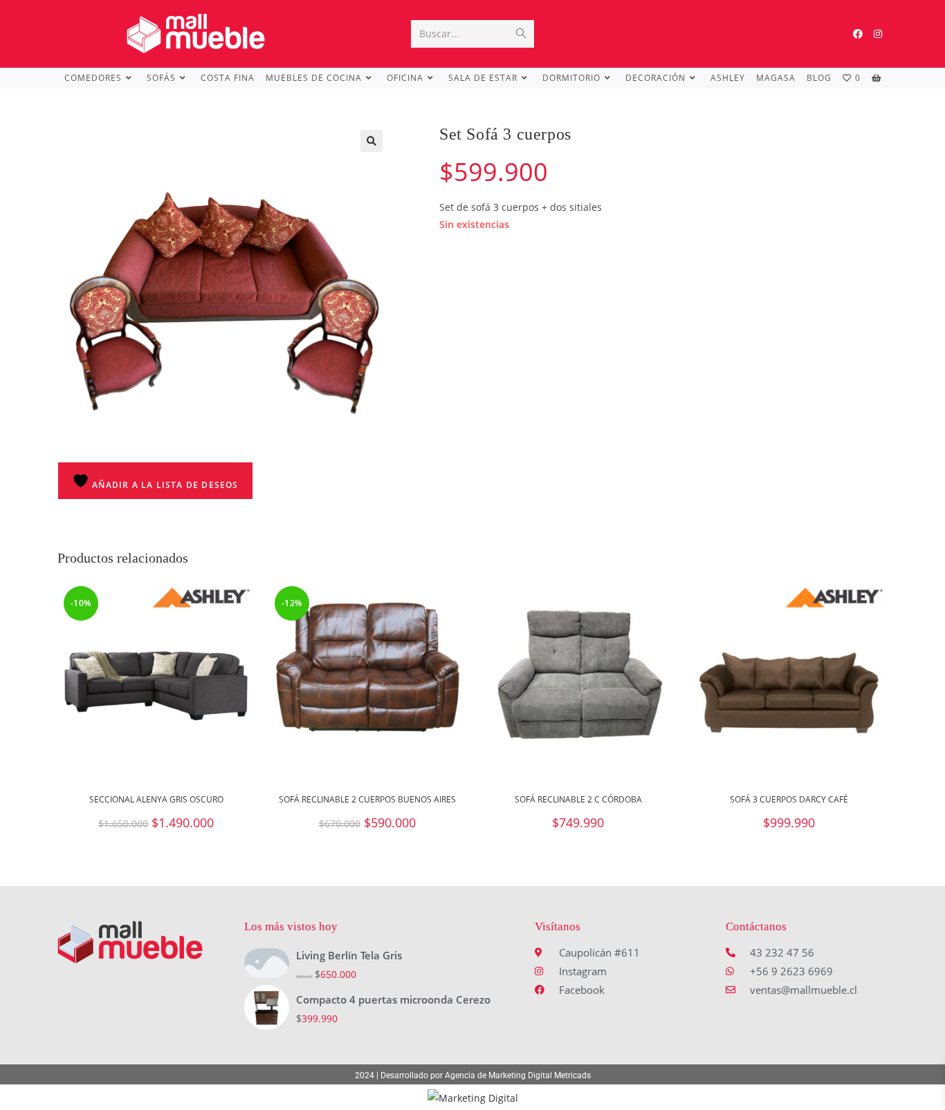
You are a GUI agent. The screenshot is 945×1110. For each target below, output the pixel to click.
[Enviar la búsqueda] (521, 34)
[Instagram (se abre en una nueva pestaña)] (878, 34)
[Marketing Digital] (473, 1096)
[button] (371, 141)
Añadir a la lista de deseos (164, 485)
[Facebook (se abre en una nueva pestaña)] (857, 34)
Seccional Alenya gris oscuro (156, 799)
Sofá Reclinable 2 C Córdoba (578, 799)
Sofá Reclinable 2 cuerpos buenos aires (367, 799)
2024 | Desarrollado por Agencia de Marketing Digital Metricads (473, 1075)
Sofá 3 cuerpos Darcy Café (789, 799)
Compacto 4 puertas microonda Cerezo (393, 999)
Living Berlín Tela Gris (349, 955)
